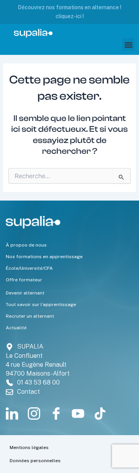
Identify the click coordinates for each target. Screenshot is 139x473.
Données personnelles (35, 460)
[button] (128, 44)
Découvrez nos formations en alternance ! (69, 7)
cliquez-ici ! (70, 16)
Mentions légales (29, 447)
